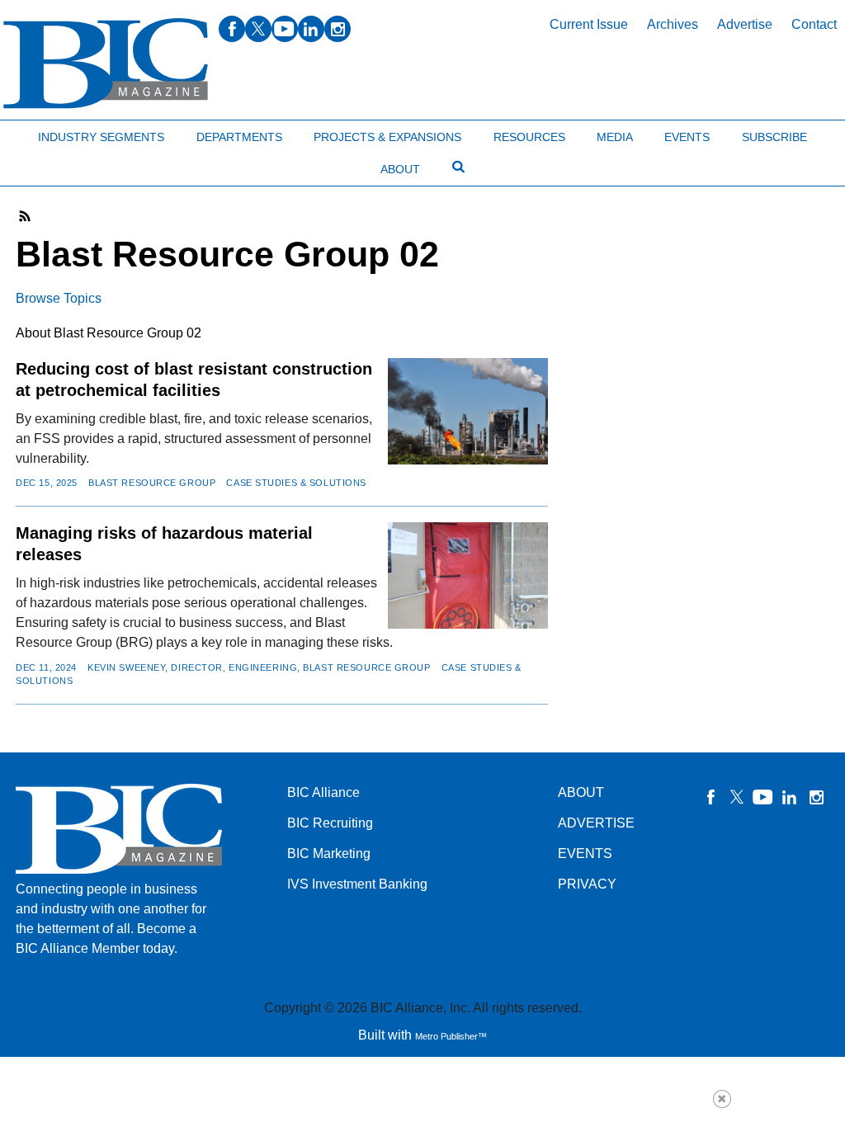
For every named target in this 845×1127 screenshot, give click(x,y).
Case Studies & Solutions (296, 483)
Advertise (744, 24)
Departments (239, 137)
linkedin (311, 29)
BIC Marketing (329, 853)
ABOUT (581, 792)
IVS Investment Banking (357, 884)
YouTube (763, 797)
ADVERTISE (596, 823)
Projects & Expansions (387, 137)
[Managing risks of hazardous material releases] (467, 575)
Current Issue (589, 24)
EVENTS (585, 853)
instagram (337, 29)
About (400, 169)
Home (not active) (49, 133)
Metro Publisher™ (451, 1036)
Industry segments (101, 137)
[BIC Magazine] (105, 64)
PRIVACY (587, 884)
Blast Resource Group (151, 483)
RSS (25, 216)
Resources (529, 137)
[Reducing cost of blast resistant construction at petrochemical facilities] (467, 411)
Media (615, 137)
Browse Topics (58, 298)
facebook (232, 29)
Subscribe (774, 137)
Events (687, 137)
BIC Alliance (323, 792)
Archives (672, 24)
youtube (284, 29)
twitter (258, 29)
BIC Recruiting (330, 823)
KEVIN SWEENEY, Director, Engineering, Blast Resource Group (258, 667)
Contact (814, 24)
